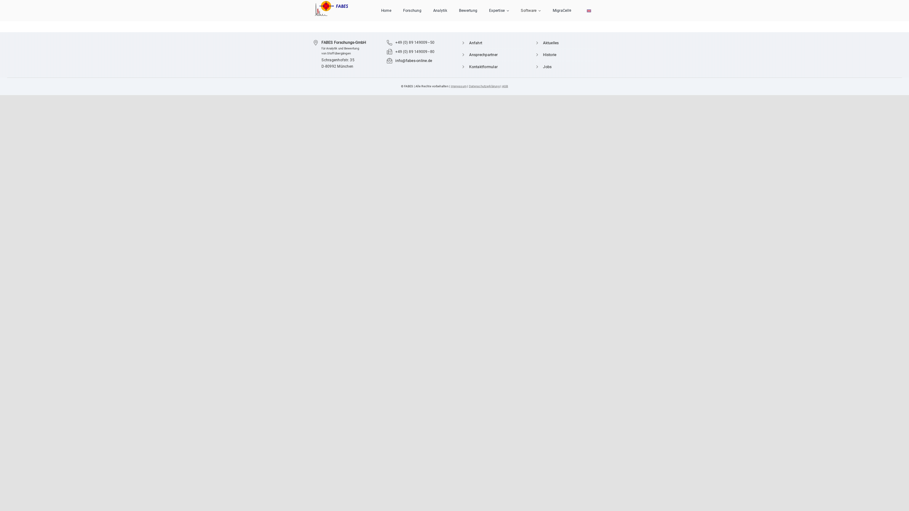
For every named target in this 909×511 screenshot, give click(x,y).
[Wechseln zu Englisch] (588, 11)
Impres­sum (459, 86)
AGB (505, 86)
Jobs (547, 67)
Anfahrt (475, 43)
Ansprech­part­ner (483, 55)
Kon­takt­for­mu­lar (483, 67)
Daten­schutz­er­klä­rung (484, 86)
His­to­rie (549, 55)
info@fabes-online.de (413, 60)
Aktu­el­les (551, 43)
